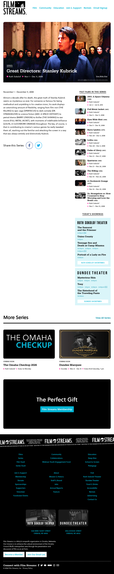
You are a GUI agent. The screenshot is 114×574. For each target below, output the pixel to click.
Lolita (92, 140)
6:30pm (101, 287)
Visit (92, 473)
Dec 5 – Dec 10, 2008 (97, 125)
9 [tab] (103, 80)
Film (35, 7)
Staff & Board (56, 480)
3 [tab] (85, 80)
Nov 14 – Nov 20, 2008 (97, 177)
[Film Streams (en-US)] (15, 7)
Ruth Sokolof (15, 76)
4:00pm (94, 287)
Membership (20, 476)
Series (10, 65)
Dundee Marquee (70, 365)
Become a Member (14, 554)
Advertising (92, 495)
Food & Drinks (92, 484)
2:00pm (88, 248)
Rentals (87, 7)
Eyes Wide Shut (101, 76)
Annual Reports (56, 488)
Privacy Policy (28, 568)
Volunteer (21, 491)
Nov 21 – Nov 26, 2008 (97, 166)
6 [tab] (94, 80)
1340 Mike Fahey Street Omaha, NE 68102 (40, 532)
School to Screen (92, 462)
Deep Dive (92, 458)
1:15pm (87, 287)
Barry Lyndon (96, 130)
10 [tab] (106, 80)
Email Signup (100, 7)
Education (59, 7)
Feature (56, 491)
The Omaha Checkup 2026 (20, 365)
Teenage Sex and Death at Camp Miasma (90, 244)
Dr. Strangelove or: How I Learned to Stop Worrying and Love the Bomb (99, 197)
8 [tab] (100, 80)
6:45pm (94, 280)
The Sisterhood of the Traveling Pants (88, 292)
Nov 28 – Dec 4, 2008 (97, 135)
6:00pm (80, 233)
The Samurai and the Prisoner (86, 229)
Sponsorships (20, 484)
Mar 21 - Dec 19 (75, 369)
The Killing (95, 171)
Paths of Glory (96, 150)
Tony (80, 284)
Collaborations (56, 458)
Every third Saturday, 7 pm (94, 369)
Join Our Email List (36, 554)
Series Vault (21, 465)
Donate (21, 480)
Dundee (64, 369)
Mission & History (56, 476)
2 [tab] (82, 80)
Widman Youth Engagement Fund (56, 462)
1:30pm (80, 280)
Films (21, 454)
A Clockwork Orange (97, 182)
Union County (85, 236)
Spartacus (94, 160)
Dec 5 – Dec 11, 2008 (96, 115)
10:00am (80, 296)
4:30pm (95, 248)
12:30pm (80, 248)
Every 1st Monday (24, 369)
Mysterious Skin (86, 277)
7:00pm (80, 251)
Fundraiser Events (20, 495)
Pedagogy (92, 465)
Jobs (56, 484)
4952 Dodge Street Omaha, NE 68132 (73, 532)
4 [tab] (88, 80)
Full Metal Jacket (98, 109)
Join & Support (73, 7)
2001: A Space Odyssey (98, 97)
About (56, 473)
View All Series (103, 317)
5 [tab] (91, 80)
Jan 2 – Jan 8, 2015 (96, 105)
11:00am (80, 257)
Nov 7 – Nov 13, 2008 (97, 206)
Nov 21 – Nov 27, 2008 (97, 156)
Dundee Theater (92, 480)
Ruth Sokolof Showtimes (93, 262)
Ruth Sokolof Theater (92, 476)
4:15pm (87, 280)
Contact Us (92, 499)
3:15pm (80, 239)
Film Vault (21, 462)
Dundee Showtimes (93, 301)
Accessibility (92, 488)
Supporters (20, 488)
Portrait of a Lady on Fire (91, 254)
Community (45, 7)
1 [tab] (79, 80)
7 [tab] (97, 80)
